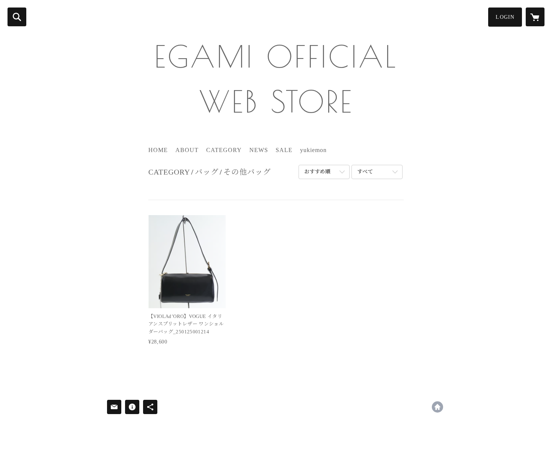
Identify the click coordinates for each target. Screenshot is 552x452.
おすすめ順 (317, 172)
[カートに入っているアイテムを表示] (535, 17)
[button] (505, 17)
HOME (158, 150)
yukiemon (313, 150)
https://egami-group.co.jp (437, 407)
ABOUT (187, 150)
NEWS (258, 150)
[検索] (17, 17)
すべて (365, 172)
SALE (284, 150)
